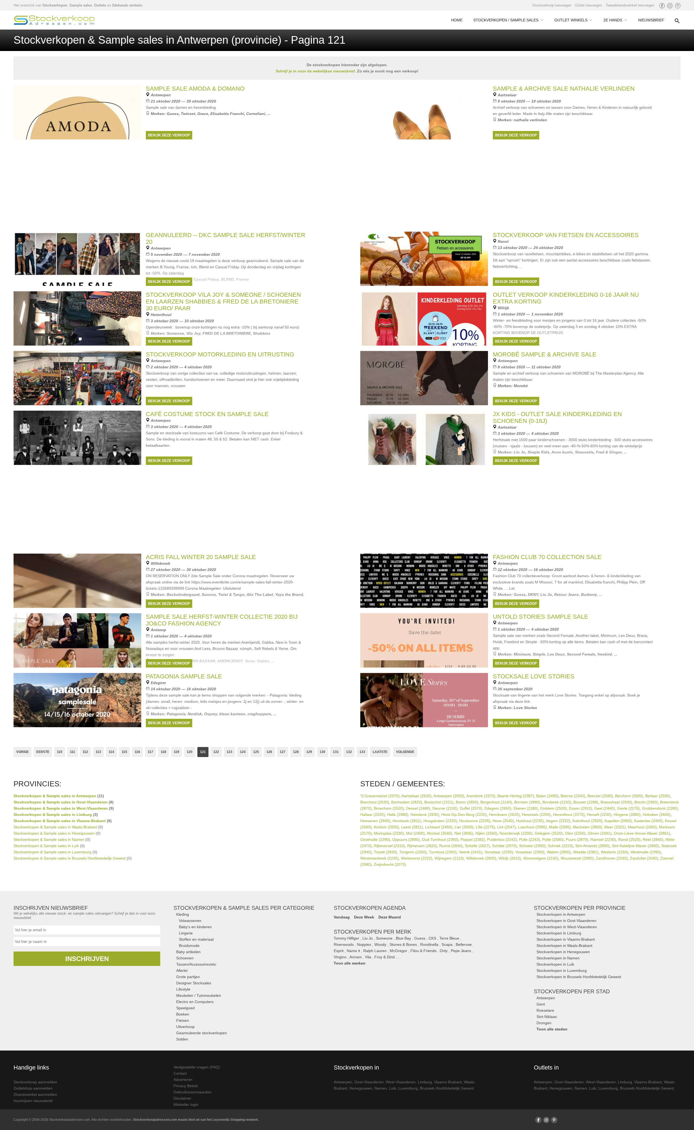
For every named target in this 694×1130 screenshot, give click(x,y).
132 (349, 752)
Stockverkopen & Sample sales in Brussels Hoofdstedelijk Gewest (70, 858)
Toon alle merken (349, 963)
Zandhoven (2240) (612, 858)
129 (309, 752)
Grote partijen (188, 977)
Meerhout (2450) (642, 827)
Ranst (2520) (629, 839)
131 (336, 752)
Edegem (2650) (497, 808)
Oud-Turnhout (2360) (440, 839)
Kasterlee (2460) (648, 821)
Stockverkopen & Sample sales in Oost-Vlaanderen (61, 802)
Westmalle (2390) (646, 852)
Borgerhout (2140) (496, 802)
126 (269, 752)
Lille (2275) (485, 827)
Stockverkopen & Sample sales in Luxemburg (52, 852)
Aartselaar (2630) (416, 796)
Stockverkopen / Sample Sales (505, 20)
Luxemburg (408, 1088)
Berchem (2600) (629, 796)
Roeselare (545, 1010)
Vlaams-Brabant (448, 1082)
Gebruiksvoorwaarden (192, 1092)
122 (216, 752)
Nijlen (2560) (486, 833)
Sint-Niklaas (546, 1016)
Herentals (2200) (536, 814)
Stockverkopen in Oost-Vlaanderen (566, 920)
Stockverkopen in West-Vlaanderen (566, 927)
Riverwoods (344, 944)
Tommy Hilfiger (346, 938)
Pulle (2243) (529, 839)
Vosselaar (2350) (530, 852)
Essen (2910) (580, 808)
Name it (353, 951)
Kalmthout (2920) (587, 821)
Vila (368, 957)
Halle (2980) (397, 814)
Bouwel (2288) (585, 802)
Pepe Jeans (461, 951)
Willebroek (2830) (481, 858)
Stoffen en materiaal (196, 939)
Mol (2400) (415, 833)
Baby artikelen (188, 952)
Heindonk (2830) (424, 814)
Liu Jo (367, 938)
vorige (22, 752)
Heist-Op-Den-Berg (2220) (464, 814)
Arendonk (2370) (480, 796)
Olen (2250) (575, 833)
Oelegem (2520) (549, 833)
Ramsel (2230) (603, 839)
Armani (355, 957)
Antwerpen (545, 998)
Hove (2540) (503, 821)
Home (456, 20)
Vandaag (342, 917)
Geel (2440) (604, 808)
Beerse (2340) (573, 796)
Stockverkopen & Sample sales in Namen (49, 839)
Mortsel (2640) (439, 833)
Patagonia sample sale (184, 676)
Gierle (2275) (628, 808)
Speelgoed (185, 1008)
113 (98, 752)
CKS (432, 938)
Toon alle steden (551, 1029)
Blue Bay (403, 938)
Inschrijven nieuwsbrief (33, 1101)
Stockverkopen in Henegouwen (563, 952)
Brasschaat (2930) (616, 802)
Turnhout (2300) (443, 852)
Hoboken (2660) (657, 814)
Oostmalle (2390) (375, 839)
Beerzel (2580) (600, 796)
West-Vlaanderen (401, 1082)
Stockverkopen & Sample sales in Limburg (53, 814)
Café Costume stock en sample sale (207, 414)
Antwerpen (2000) (448, 796)
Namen (380, 1088)
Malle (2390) (560, 827)
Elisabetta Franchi (227, 113)
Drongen (543, 1023)
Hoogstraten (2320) (440, 821)
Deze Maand (389, 917)
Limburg (425, 1082)
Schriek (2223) (560, 846)
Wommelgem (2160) (540, 858)
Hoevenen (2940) (375, 821)
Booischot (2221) (439, 802)
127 (282, 752)
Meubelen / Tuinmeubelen (198, 995)
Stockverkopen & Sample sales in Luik (46, 846)
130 (322, 752)
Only (444, 951)
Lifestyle (183, 989)
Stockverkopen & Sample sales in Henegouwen (54, 833)
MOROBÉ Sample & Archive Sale (544, 354)
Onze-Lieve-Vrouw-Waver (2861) (642, 833)
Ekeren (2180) (525, 808)
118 (163, 752)
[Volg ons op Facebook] (662, 5)
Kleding (182, 914)
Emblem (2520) (553, 808)
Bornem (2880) (527, 802)
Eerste (42, 752)
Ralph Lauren (375, 951)
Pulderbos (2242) (502, 839)
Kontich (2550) (386, 827)
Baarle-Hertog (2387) (515, 796)
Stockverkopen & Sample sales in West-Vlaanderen (61, 808)
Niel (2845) (463, 833)
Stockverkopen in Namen (558, 958)
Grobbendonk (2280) (660, 808)
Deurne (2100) (445, 808)
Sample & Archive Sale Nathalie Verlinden (564, 88)
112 (85, 752)
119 (176, 752)
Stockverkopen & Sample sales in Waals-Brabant (55, 827)
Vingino (340, 957)
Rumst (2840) (451, 846)
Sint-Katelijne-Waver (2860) (635, 846)
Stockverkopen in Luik (555, 964)
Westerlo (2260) (614, 852)
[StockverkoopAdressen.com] (54, 20)
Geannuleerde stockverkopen (201, 1033)
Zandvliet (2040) (644, 858)
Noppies (364, 944)
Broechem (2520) (389, 808)
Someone (384, 938)
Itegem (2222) (558, 821)
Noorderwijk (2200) (516, 833)
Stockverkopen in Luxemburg (561, 970)
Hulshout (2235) (530, 821)
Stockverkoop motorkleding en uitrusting (220, 354)
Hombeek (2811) (407, 821)
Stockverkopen (54, 5)
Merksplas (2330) (389, 833)
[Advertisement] (347, 508)
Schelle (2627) (477, 846)
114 (111, 752)
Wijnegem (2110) (449, 858)
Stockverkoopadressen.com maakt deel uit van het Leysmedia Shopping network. (196, 1120)
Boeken (182, 1014)
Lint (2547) (506, 827)
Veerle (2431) (470, 852)
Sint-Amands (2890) (592, 846)
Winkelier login (186, 1104)
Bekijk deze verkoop (169, 135)
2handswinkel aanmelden (35, 1094)
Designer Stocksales (193, 983)
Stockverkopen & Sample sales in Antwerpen (55, 796)
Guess (173, 113)
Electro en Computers (195, 1002)
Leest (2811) (412, 827)
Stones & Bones (403, 944)
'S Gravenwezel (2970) (380, 796)
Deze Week (364, 917)
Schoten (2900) (532, 846)
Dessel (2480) (418, 808)
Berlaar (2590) (657, 796)
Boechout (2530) (374, 802)
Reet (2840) (653, 839)
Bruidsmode (189, 945)
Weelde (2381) (586, 852)
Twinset (188, 113)
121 (203, 752)
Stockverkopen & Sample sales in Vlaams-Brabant (60, 821)
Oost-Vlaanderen (369, 1082)
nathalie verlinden (530, 120)
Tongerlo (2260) (413, 852)
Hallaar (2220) (372, 814)
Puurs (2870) (577, 839)
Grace (202, 113)
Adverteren (183, 1079)
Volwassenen (190, 920)
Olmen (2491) (600, 833)
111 (72, 752)
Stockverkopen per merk (372, 932)
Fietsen (182, 1020)
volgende (405, 752)
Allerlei (182, 970)
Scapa (447, 944)
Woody (380, 944)
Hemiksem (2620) (504, 814)
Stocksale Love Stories (533, 676)
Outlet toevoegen (588, 5)
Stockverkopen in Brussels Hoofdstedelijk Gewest (578, 977)
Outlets (100, 5)
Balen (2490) (547, 796)
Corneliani (255, 113)
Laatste (380, 752)
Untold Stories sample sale (540, 616)
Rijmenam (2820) (422, 846)
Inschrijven (87, 958)
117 (150, 752)
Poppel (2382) (473, 839)
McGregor (398, 951)
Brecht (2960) (646, 802)
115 (124, 752)
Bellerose (464, 944)
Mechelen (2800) (587, 827)
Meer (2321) (615, 827)
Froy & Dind (384, 957)
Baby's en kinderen (195, 927)
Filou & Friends (423, 951)
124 (243, 752)
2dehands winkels (127, 5)
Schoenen (185, 958)
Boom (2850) (467, 802)
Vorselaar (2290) (498, 852)
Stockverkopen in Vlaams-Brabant (565, 939)
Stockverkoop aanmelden (35, 1082)
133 (362, 752)
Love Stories (525, 708)
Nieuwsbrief (651, 20)
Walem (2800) (559, 852)
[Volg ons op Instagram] (670, 5)
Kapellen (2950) (618, 821)
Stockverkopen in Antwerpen (560, 914)
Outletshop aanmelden (33, 1088)
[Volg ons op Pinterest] (677, 5)
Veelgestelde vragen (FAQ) (197, 1067)
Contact (180, 1073)
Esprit (338, 951)
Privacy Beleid (186, 1086)
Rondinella (429, 944)
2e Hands (612, 20)
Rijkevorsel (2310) (389, 846)
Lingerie (186, 933)
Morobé (521, 386)
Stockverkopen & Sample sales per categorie (244, 908)
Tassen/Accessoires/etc (196, 964)
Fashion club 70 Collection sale (547, 557)
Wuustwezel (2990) (577, 858)
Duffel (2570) (471, 808)
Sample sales (80, 5)
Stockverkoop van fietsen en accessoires (566, 235)
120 (189, 752)
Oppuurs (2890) (406, 839)
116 (137, 752)
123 (229, 752)
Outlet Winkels (570, 20)
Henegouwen (360, 1088)
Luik (392, 1088)
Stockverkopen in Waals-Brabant (564, 945)
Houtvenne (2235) (474, 821)
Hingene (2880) (627, 814)
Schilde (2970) (504, 846)
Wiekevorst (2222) (416, 858)
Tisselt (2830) (385, 852)
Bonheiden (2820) (406, 802)
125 (256, 752)
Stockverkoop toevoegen (551, 5)
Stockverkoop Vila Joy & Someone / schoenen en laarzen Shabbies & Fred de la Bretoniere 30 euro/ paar (223, 301)
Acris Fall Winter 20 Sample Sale (201, 557)
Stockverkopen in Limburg (558, 933)
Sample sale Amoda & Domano (195, 88)
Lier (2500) (464, 827)
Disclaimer (182, 1098)
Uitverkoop (185, 1026)
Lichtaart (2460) (438, 827)
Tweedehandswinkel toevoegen (630, 5)
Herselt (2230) (599, 814)
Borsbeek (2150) (556, 802)
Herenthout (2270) (569, 814)
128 (296, 752)
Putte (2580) (553, 839)
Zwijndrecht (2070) (390, 864)
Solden (182, 1039)
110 (59, 752)
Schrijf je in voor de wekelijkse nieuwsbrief (315, 71)
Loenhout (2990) (532, 827)
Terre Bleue (449, 938)
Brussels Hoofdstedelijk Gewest (447, 1088)
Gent (540, 1004)
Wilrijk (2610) (510, 858)
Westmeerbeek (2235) (379, 858)
